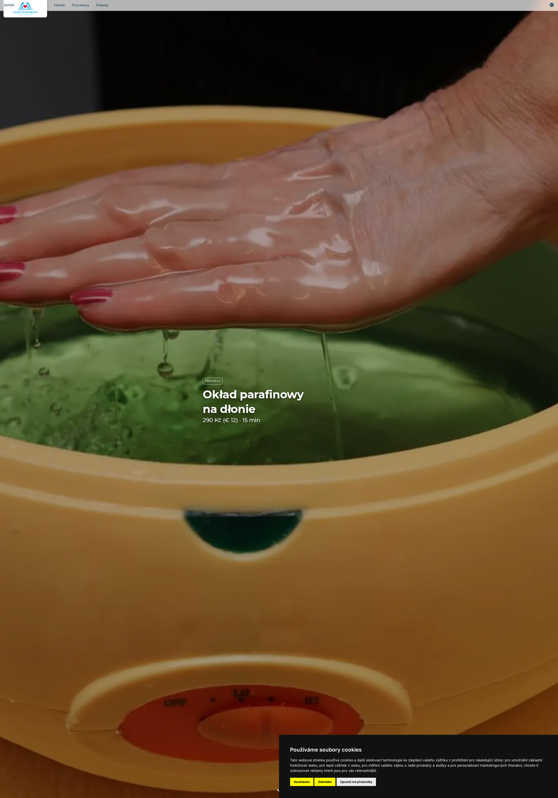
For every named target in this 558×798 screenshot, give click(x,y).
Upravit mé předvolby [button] (356, 782)
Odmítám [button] (325, 782)
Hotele (59, 5)
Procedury (80, 5)
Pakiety (102, 5)
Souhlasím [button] (302, 782)
